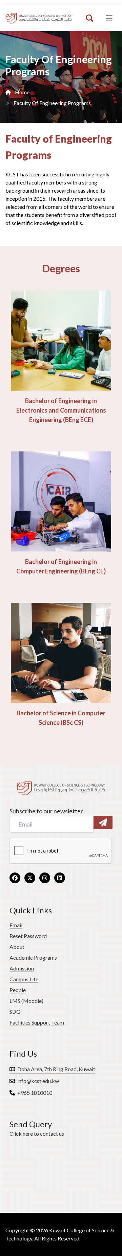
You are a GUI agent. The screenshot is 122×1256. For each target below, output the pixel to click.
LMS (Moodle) (26, 1001)
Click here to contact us (36, 1133)
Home (22, 92)
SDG (14, 1011)
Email (15, 925)
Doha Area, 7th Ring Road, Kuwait (55, 1069)
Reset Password (28, 936)
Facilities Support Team (36, 1022)
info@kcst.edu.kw (37, 1081)
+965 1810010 (34, 1092)
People (17, 990)
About (16, 946)
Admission (21, 968)
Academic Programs (33, 957)
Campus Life (23, 979)
